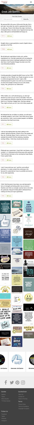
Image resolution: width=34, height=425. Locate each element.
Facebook (4, 414)
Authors (3, 394)
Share (10, 36)
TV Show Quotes (5, 401)
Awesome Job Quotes (17, 368)
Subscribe (26, 19)
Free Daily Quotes (17, 16)
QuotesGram (4, 2)
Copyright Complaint (23, 408)
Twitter (3, 416)
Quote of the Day (22, 399)
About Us (20, 394)
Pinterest (3, 418)
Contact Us (21, 396)
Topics (3, 396)
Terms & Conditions (23, 406)
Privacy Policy (22, 404)
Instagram (4, 420)
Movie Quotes (5, 399)
